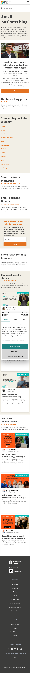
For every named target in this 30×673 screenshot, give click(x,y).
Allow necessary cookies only (15, 356)
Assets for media (15, 603)
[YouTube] (21, 649)
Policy (15, 592)
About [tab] (24, 319)
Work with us (15, 611)
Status (15, 635)
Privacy (15, 628)
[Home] (2, 8)
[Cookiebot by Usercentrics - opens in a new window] (21, 315)
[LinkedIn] (18, 649)
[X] (9, 649)
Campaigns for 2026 (15, 607)
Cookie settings (14, 351)
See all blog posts (6, 102)
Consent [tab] (5, 319)
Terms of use (15, 624)
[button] (28, 2)
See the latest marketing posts (11, 183)
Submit (15, 244)
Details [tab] (15, 319)
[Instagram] (15, 649)
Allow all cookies (15, 346)
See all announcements (8, 424)
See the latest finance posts (10, 204)
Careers (15, 596)
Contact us (15, 588)
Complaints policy (15, 632)
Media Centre (15, 599)
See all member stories (8, 281)
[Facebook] (12, 649)
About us (15, 584)
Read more (15, 91)
